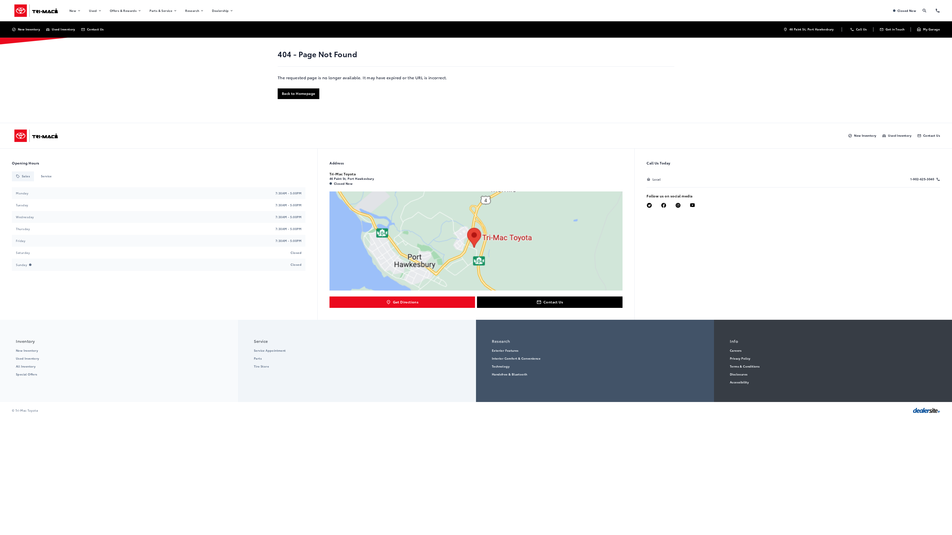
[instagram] (678, 205)
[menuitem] (75, 11)
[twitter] (649, 205)
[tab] (23, 176)
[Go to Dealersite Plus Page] (926, 410)
